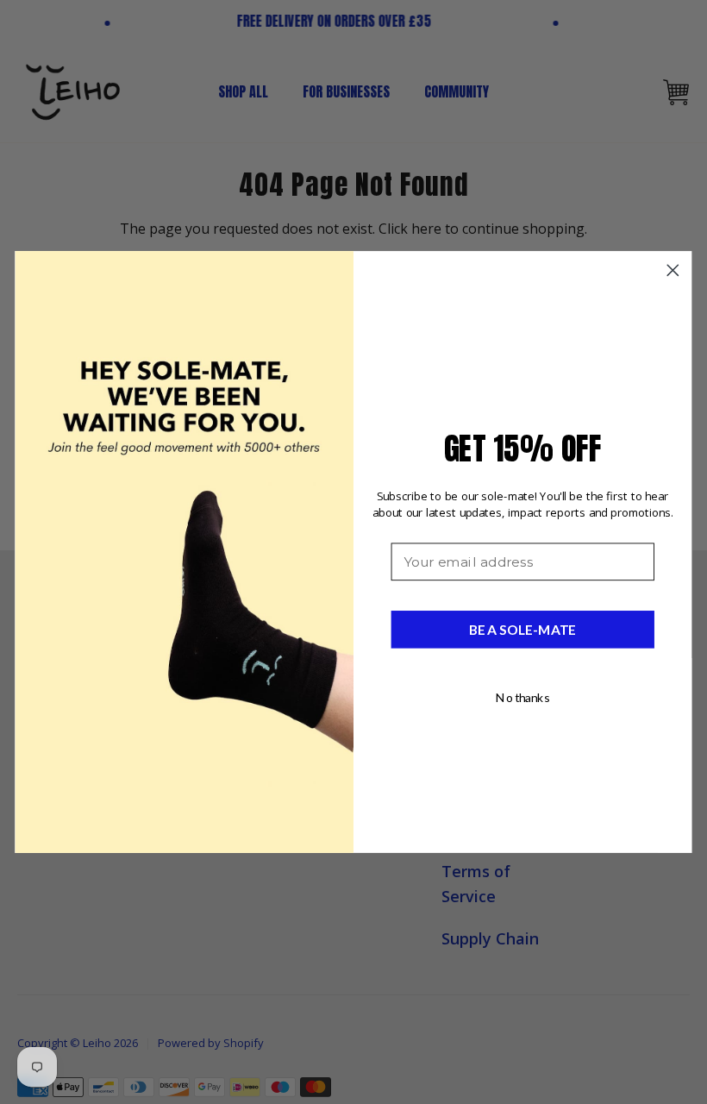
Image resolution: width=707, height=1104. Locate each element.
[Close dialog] (673, 270)
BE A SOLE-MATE (522, 630)
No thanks (522, 697)
